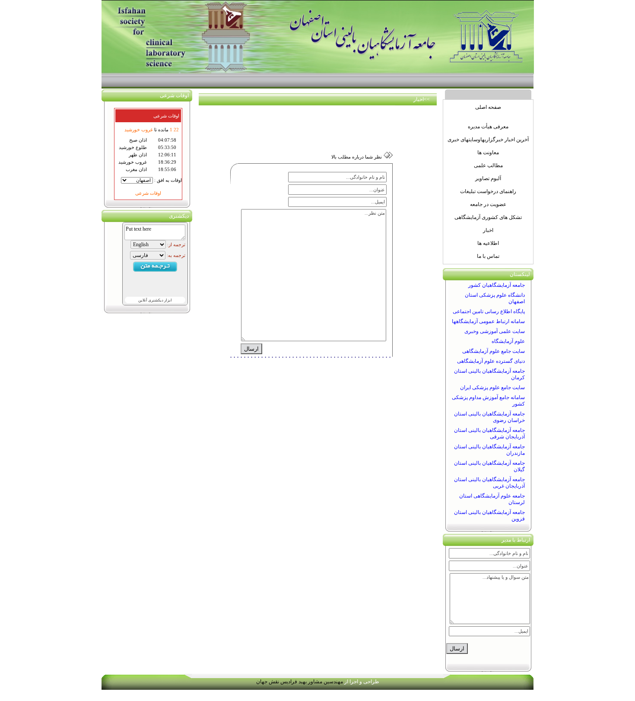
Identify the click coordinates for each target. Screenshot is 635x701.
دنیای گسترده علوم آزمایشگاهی (491, 361)
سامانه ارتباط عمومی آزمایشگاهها (488, 321)
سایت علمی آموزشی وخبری (494, 331)
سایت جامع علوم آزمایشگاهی (493, 351)
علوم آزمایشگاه (508, 341)
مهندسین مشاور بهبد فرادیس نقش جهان (299, 682)
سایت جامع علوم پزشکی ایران (492, 387)
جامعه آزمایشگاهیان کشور (496, 285)
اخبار (418, 99)
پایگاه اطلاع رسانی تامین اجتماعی (489, 311)
